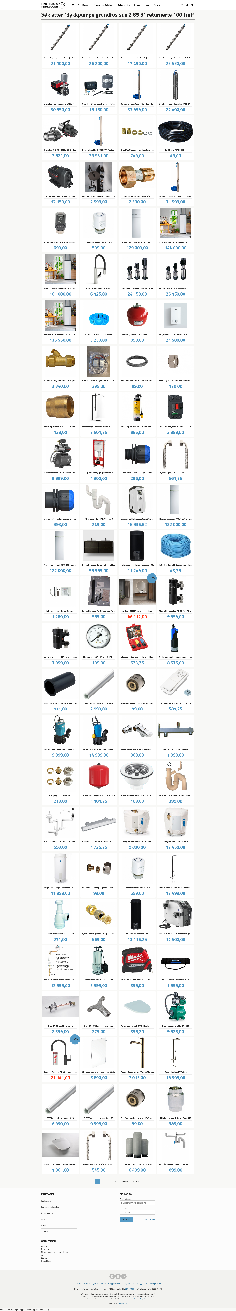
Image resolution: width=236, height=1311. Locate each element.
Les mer (125, 1299)
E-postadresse (125, 1199)
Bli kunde (45, 1249)
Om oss (137, 5)
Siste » (136, 1181)
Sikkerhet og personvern (111, 1283)
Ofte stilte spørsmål (153, 1283)
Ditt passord (124, 1208)
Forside (44, 1246)
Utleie (148, 5)
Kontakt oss (46, 1261)
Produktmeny (83, 5)
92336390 (129, 1288)
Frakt (79, 1283)
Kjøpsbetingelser (91, 1283)
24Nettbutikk (122, 1303)
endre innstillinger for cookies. (142, 1299)
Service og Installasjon (103, 5)
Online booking (124, 5)
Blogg (139, 1283)
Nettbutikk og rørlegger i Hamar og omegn (56, 1253)
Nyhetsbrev (130, 1283)
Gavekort (157, 5)
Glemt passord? (149, 1219)
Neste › (124, 1181)
